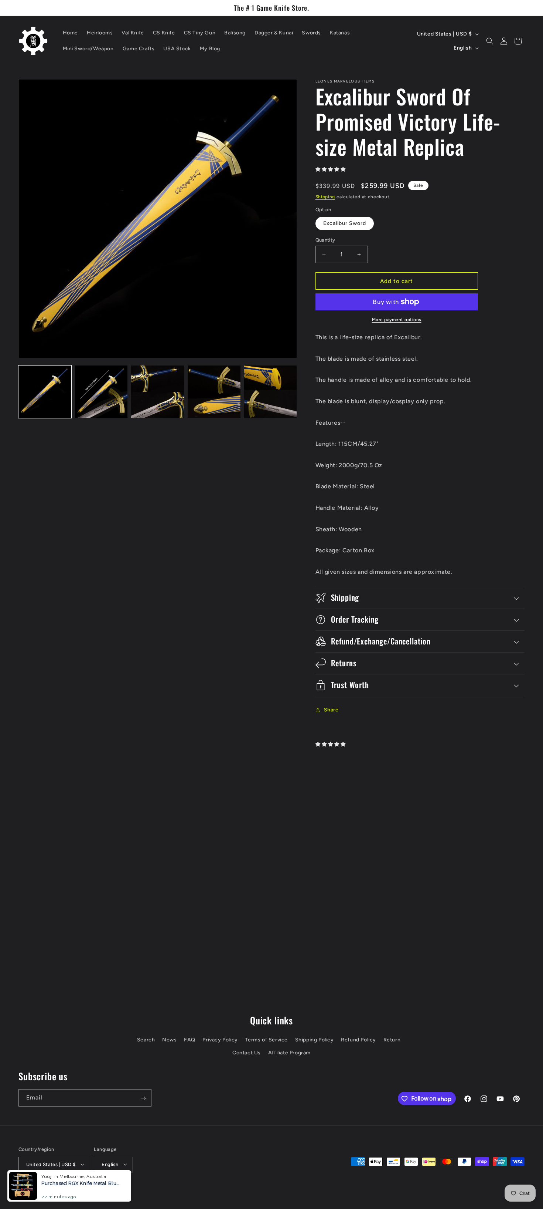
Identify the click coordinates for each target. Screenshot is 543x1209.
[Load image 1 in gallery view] (44, 392)
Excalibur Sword (344, 223)
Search (146, 1040)
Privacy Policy (220, 1040)
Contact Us (246, 1053)
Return (392, 1040)
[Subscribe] (143, 1098)
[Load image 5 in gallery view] (270, 392)
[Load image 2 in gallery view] (101, 392)
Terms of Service (266, 1040)
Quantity (325, 240)
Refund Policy (358, 1040)
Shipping (325, 196)
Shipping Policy (314, 1040)
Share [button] (331, 710)
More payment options (396, 319)
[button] (490, 41)
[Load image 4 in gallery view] (214, 392)
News (169, 1040)
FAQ (189, 1040)
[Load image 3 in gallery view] (157, 392)
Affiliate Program (289, 1053)
